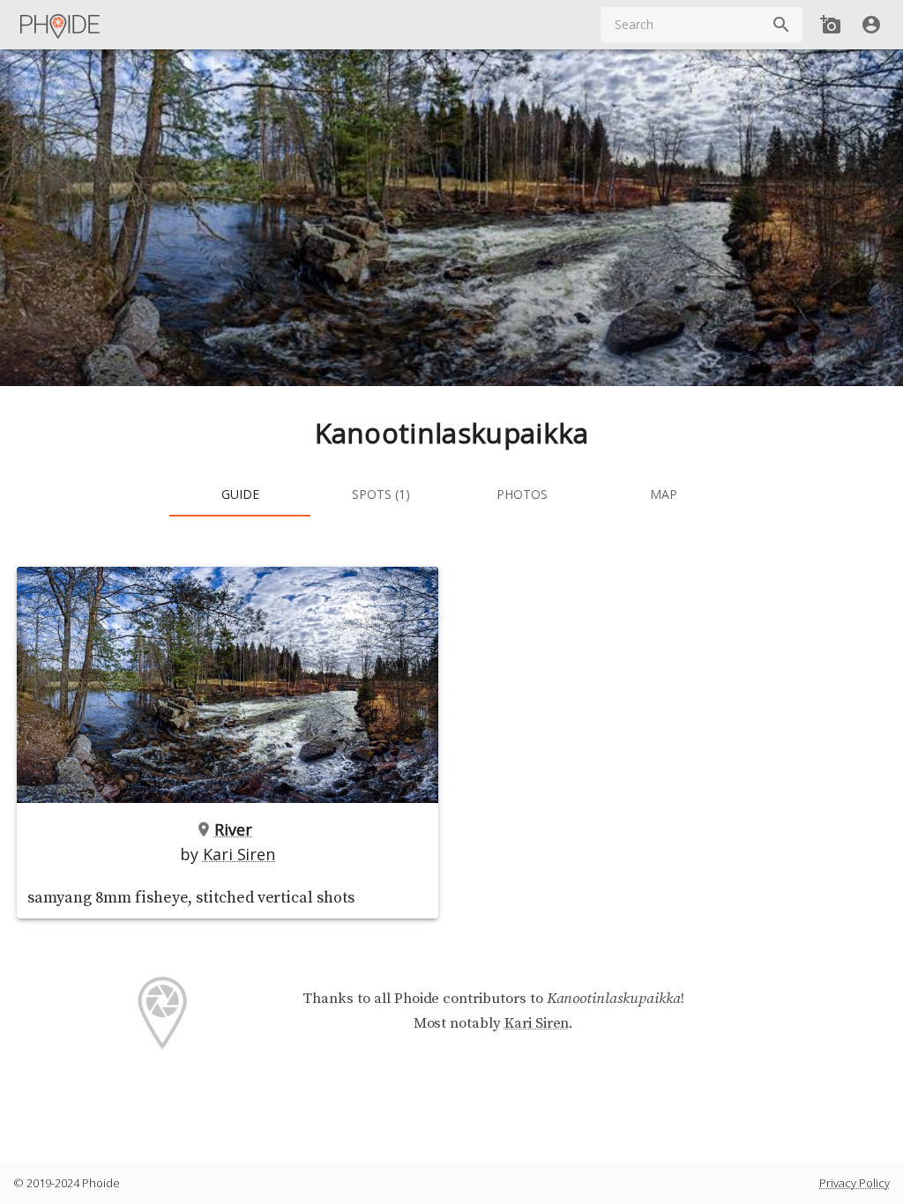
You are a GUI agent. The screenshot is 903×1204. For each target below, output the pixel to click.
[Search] (781, 24)
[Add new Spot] (831, 25)
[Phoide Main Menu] (61, 24)
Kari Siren (239, 854)
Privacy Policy (854, 1183)
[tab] (239, 495)
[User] (871, 24)
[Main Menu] (61, 24)
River (233, 829)
